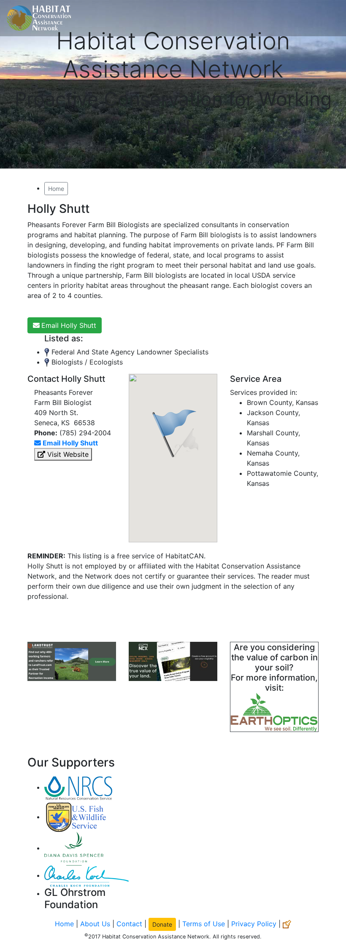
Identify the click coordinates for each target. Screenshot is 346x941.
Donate (162, 924)
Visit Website (67, 454)
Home (56, 188)
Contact (129, 923)
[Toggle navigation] (327, 18)
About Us (95, 923)
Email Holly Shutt (68, 325)
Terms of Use (203, 923)
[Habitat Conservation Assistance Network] (39, 18)
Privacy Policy (253, 923)
